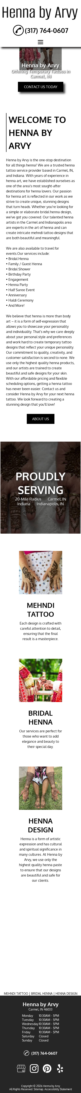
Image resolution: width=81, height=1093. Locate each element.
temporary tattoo (57, 342)
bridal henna (50, 212)
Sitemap (38, 1089)
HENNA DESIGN (66, 993)
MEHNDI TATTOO (16, 993)
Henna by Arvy (17, 160)
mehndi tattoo (42, 233)
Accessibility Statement (58, 1089)
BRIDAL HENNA (41, 993)
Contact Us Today (40, 87)
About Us (40, 419)
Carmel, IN (64, 170)
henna (31, 165)
